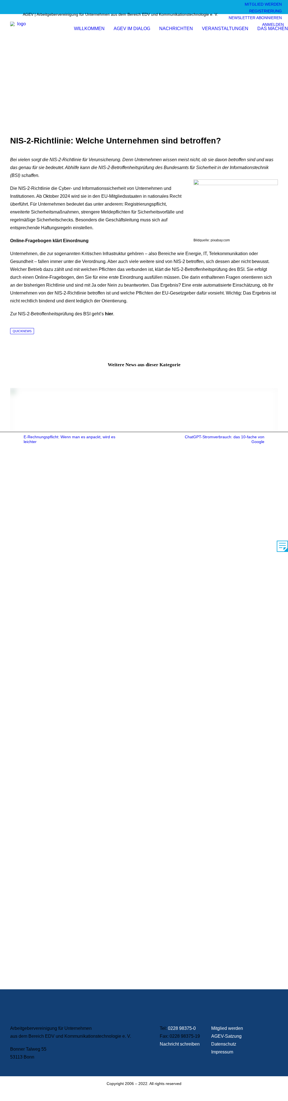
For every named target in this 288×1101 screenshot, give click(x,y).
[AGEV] (19, 31)
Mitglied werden (263, 4)
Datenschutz (223, 1044)
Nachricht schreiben (180, 1044)
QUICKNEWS (22, 331)
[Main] (144, 439)
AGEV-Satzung (226, 1036)
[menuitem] (261, 5)
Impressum (222, 1052)
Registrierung (265, 11)
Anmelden (273, 24)
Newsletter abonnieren (255, 17)
